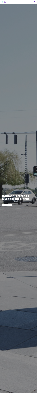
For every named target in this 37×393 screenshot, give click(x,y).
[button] (33, 1)
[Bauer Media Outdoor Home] (4, 2)
